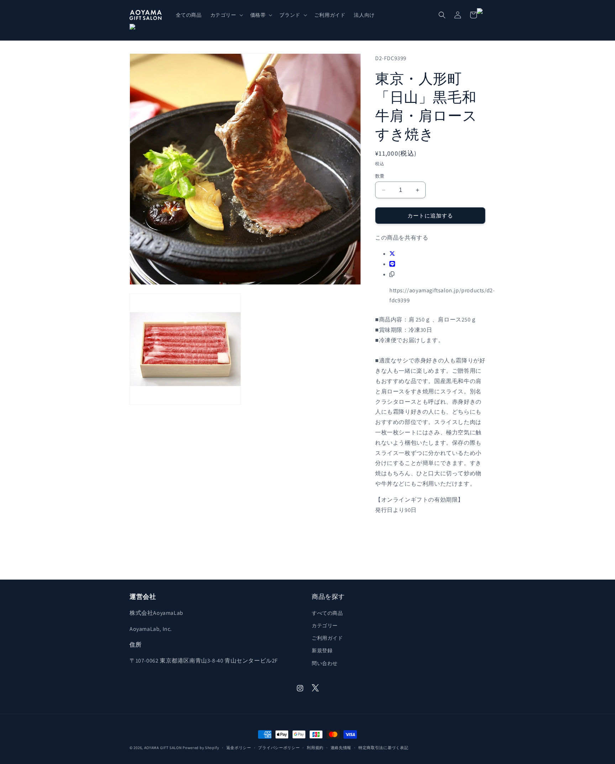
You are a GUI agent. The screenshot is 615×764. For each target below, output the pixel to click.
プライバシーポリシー (279, 747)
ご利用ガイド (327, 638)
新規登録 (322, 650)
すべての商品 (327, 613)
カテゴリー (325, 625)
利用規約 (315, 747)
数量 (380, 176)
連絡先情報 (341, 747)
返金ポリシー (238, 747)
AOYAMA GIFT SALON (163, 747)
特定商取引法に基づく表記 (383, 747)
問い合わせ (325, 663)
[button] (226, 14)
